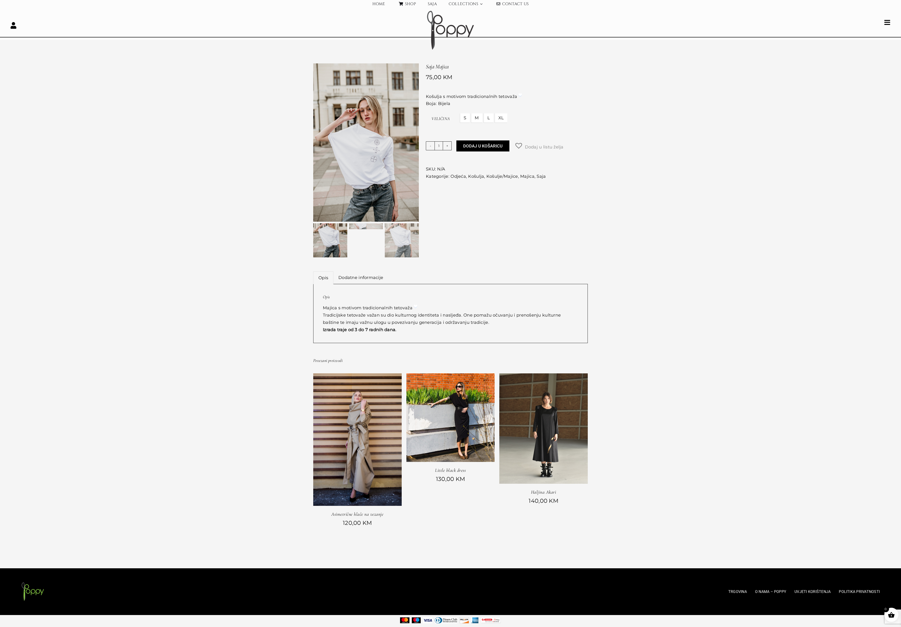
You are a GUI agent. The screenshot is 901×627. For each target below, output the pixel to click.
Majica (527, 176)
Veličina (440, 118)
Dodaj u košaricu (483, 145)
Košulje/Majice (502, 176)
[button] (538, 146)
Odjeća (458, 176)
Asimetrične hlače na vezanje (357, 514)
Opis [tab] (323, 277)
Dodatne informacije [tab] (360, 277)
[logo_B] (450, 12)
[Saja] (366, 142)
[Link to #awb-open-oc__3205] (887, 22)
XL (501, 117)
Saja (541, 176)
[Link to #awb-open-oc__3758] (13, 25)
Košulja (476, 176)
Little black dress (450, 470)
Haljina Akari (543, 492)
